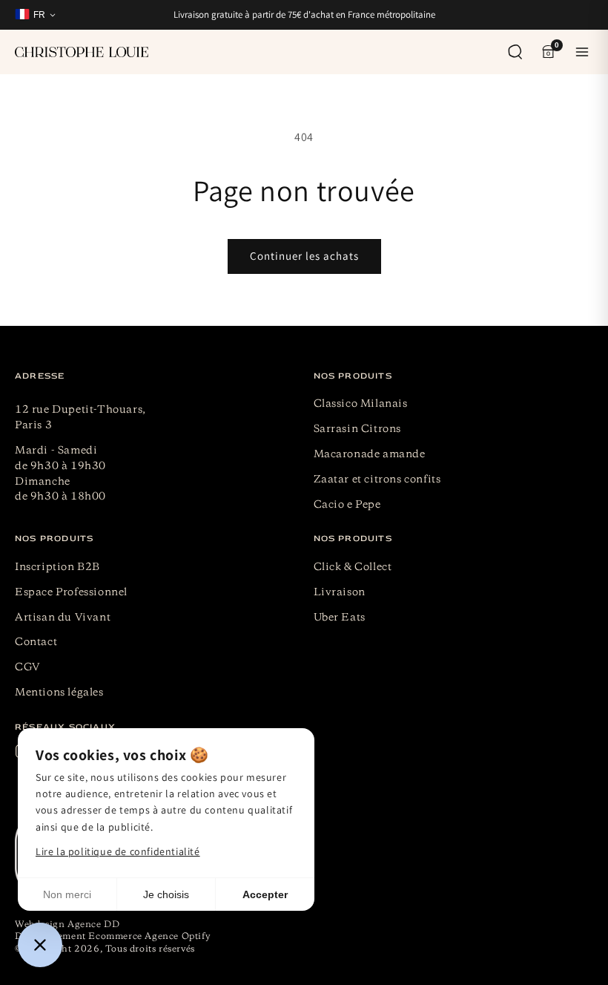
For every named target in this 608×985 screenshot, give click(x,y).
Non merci (67, 894)
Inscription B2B (57, 567)
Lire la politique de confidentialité (118, 851)
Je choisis (166, 894)
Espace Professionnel (71, 592)
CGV (28, 667)
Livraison (340, 592)
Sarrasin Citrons (358, 429)
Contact (36, 642)
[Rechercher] (515, 52)
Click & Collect (353, 567)
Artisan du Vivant (62, 617)
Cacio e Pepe (347, 505)
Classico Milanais (361, 404)
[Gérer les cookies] (40, 945)
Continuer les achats (304, 256)
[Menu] (582, 52)
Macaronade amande (370, 454)
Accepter (265, 894)
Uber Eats (340, 617)
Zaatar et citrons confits (377, 479)
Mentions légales (59, 692)
